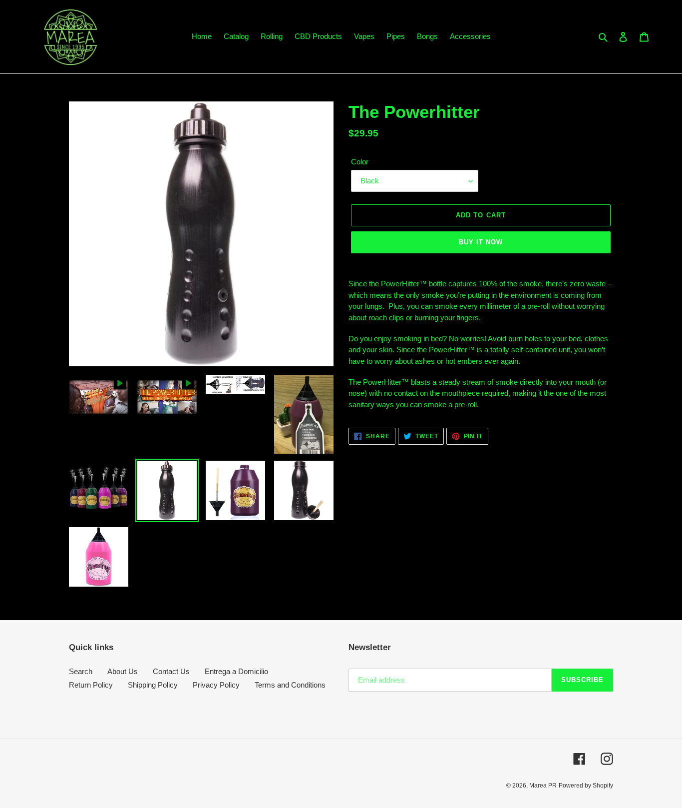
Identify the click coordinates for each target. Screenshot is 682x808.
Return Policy (91, 685)
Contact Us (171, 671)
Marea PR (543, 785)
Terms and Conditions (290, 685)
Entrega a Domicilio (236, 671)
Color (359, 161)
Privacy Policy (216, 685)
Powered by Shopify (586, 785)
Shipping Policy (153, 685)
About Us (122, 671)
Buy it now (481, 242)
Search (80, 671)
